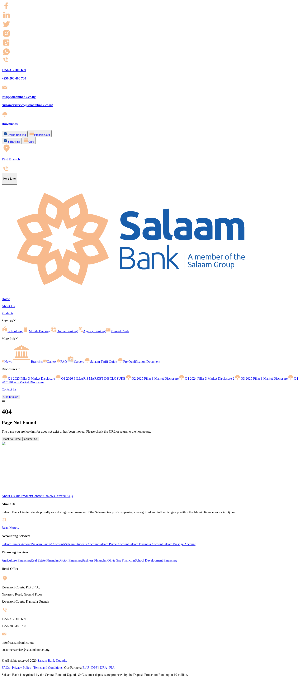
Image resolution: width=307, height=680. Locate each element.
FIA (112, 667)
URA (103, 667)
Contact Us (31, 439)
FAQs (69, 496)
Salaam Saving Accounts (48, 544)
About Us (8, 496)
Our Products (23, 496)
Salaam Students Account (82, 544)
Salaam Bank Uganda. (52, 660)
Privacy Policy (21, 667)
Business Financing (94, 560)
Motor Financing (71, 560)
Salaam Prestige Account (179, 544)
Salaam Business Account (146, 544)
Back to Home (12, 439)
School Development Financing (156, 560)
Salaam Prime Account (114, 544)
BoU (85, 667)
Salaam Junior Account (17, 544)
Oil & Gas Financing (121, 560)
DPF (94, 667)
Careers (60, 496)
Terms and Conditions (47, 667)
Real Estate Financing (45, 560)
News (51, 496)
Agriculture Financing (16, 560)
